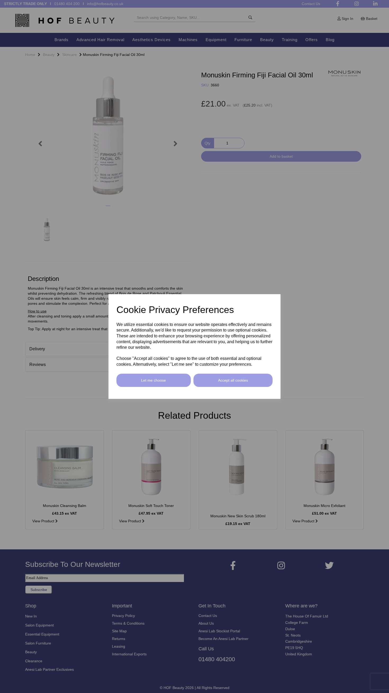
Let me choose (153, 380)
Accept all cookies (233, 380)
